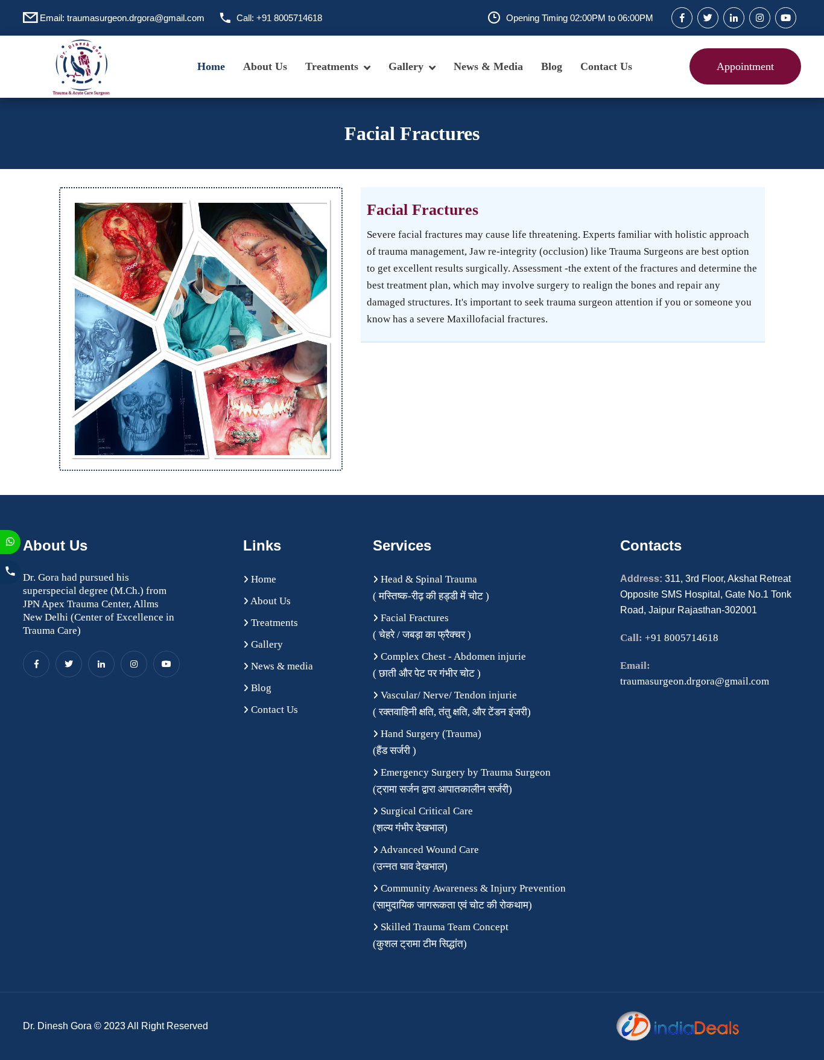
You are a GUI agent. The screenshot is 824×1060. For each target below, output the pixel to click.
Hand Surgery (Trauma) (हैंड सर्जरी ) (427, 742)
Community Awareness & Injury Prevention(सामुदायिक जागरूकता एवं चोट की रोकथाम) (469, 897)
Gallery (405, 66)
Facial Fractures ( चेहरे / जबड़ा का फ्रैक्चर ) (422, 626)
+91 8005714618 (289, 18)
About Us (265, 66)
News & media (488, 66)
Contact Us (606, 66)
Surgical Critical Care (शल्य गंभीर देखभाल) (423, 819)
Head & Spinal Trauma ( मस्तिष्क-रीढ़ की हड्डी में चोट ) (431, 587)
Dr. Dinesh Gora (58, 1026)
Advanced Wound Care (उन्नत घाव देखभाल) (426, 858)
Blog (551, 66)
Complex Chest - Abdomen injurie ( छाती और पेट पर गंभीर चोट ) (449, 665)
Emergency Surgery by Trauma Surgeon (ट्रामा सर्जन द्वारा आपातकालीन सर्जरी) (462, 781)
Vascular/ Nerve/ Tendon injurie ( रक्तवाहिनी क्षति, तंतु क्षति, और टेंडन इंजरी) (452, 703)
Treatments (331, 66)
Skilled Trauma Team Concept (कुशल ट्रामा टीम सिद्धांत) (441, 935)
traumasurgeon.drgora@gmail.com (135, 18)
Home (211, 66)
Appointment (745, 66)
